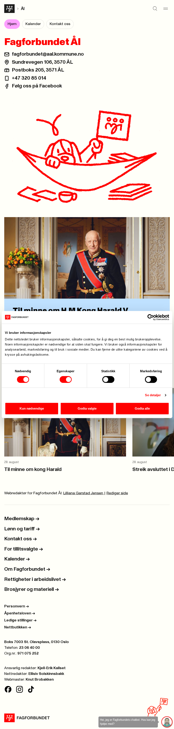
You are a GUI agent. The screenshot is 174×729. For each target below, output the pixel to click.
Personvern (16, 606)
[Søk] (155, 8)
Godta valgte (87, 408)
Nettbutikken (17, 627)
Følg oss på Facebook (37, 85)
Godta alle (142, 408)
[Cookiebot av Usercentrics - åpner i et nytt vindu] (150, 317)
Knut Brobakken (40, 679)
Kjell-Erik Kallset (52, 668)
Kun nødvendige (32, 408)
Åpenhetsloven (19, 613)
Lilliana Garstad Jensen (83, 493)
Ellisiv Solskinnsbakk (46, 674)
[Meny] (165, 8)
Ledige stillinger (20, 620)
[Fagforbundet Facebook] (8, 689)
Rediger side (117, 493)
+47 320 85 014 (29, 78)
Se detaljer (153, 395)
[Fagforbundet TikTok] (31, 689)
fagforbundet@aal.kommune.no (48, 54)
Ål (22, 9)
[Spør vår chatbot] (167, 722)
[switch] (66, 379)
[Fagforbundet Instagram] (19, 689)
